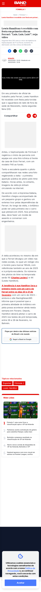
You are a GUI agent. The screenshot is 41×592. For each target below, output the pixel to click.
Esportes (7, 383)
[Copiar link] (31, 51)
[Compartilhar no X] (15, 51)
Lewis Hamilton (10, 388)
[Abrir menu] (3, 3)
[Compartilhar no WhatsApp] (20, 51)
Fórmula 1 (22, 15)
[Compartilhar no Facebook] (9, 51)
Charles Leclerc (19, 277)
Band (15, 15)
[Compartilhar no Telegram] (35, 116)
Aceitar (20, 583)
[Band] (20, 3)
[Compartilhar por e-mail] (26, 51)
